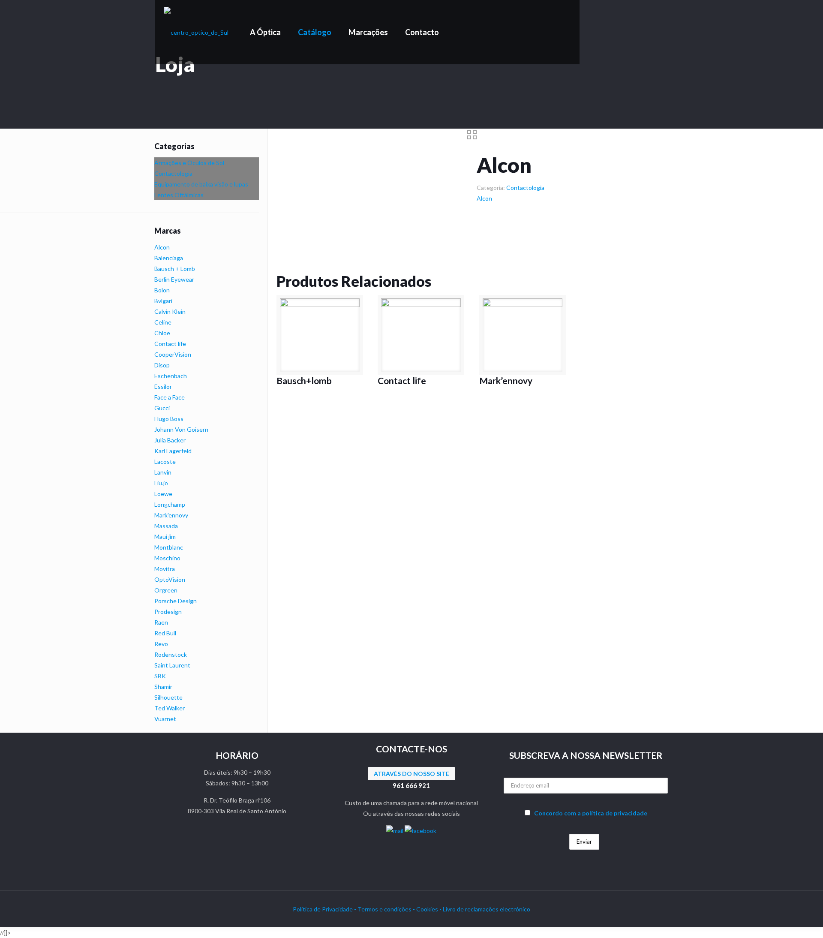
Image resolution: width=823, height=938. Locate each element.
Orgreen (165, 590)
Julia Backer (170, 440)
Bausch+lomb (304, 380)
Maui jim (165, 536)
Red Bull (165, 633)
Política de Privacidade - (325, 909)
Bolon (162, 290)
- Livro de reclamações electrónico (484, 909)
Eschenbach (170, 375)
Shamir (163, 686)
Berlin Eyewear (174, 279)
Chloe (162, 333)
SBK (160, 675)
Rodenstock (170, 654)
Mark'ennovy (171, 515)
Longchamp (169, 504)
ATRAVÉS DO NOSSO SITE (411, 773)
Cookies (427, 909)
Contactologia (525, 187)
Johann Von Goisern (181, 429)
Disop (162, 365)
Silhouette (168, 697)
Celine (162, 322)
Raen (161, 622)
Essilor (163, 386)
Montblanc (168, 547)
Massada (166, 525)
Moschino (167, 558)
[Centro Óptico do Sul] (196, 32)
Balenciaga (168, 258)
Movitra (164, 568)
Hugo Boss (168, 418)
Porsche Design (175, 600)
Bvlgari (163, 300)
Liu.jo (161, 483)
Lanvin (162, 472)
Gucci (162, 408)
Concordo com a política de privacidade (590, 813)
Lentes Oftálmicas (179, 194)
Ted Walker (169, 708)
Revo (161, 643)
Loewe (163, 493)
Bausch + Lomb (174, 268)
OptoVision (169, 579)
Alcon (484, 198)
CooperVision (172, 354)
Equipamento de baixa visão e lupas (201, 184)
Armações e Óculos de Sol (189, 162)
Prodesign (168, 611)
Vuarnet (165, 718)
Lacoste (165, 461)
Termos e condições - (386, 909)
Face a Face (169, 397)
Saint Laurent (172, 665)
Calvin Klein (170, 311)
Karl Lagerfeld (173, 450)
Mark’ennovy (505, 380)
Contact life (402, 380)
